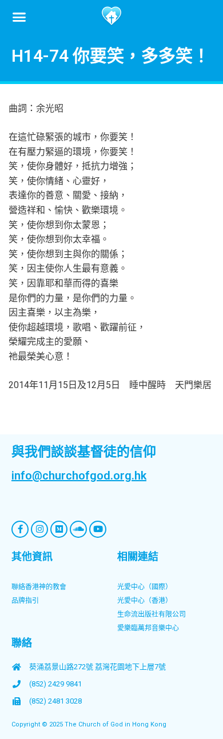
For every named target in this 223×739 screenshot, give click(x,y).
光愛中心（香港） (144, 601)
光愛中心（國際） (144, 587)
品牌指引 (25, 601)
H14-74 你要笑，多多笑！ (110, 56)
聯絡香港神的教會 (38, 587)
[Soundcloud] (78, 529)
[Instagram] (39, 529)
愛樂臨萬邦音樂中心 (148, 628)
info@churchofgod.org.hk (78, 475)
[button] (19, 16)
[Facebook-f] (20, 529)
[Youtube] (97, 529)
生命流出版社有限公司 (151, 614)
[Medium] (58, 529)
